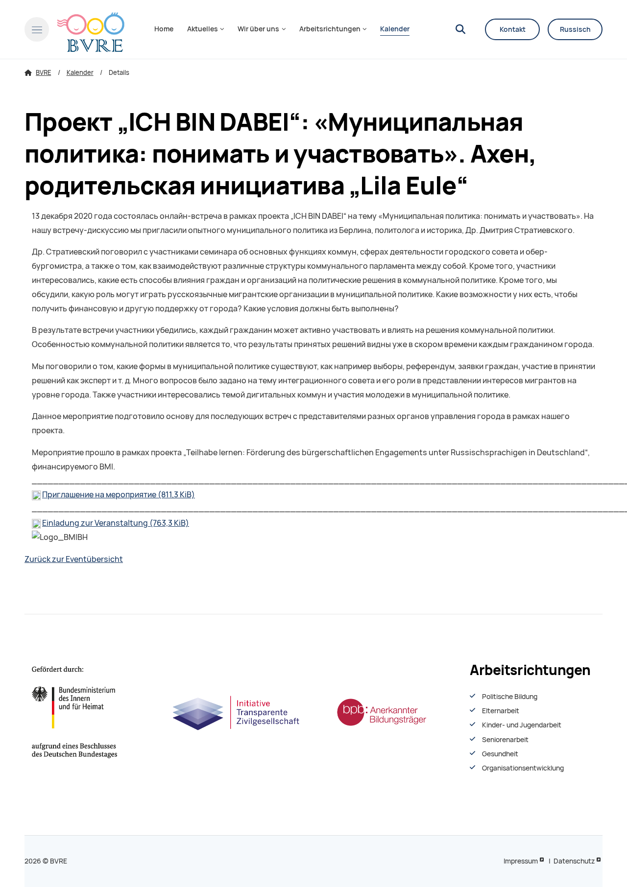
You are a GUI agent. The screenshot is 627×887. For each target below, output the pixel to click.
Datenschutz (574, 861)
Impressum (521, 861)
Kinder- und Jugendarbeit (521, 725)
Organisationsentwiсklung (523, 768)
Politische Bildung (509, 696)
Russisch (575, 29)
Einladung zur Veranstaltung (115, 523)
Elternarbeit (500, 710)
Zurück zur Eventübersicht (73, 559)
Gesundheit (500, 753)
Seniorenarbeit (505, 739)
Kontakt (513, 29)
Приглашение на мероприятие (118, 495)
